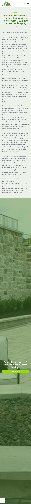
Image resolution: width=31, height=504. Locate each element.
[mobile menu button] (28, 3)
